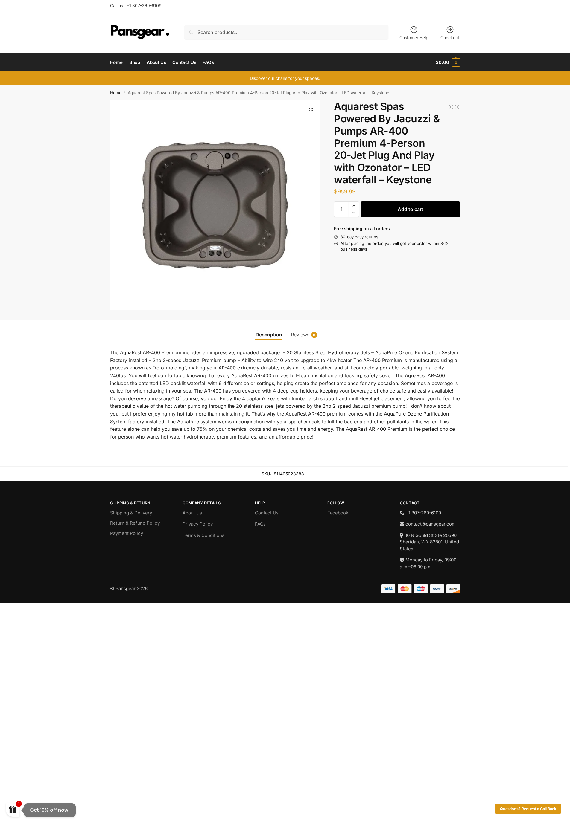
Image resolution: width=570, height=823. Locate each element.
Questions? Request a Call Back (528, 809)
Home (115, 92)
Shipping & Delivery (131, 513)
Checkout (449, 37)
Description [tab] (269, 335)
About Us (192, 513)
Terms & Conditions (203, 535)
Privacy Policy (198, 524)
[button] (448, 62)
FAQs (260, 524)
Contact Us (267, 513)
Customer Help (413, 37)
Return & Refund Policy (135, 523)
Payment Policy (126, 533)
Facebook (337, 513)
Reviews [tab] (303, 335)
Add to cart (410, 209)
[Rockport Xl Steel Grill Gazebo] (451, 107)
